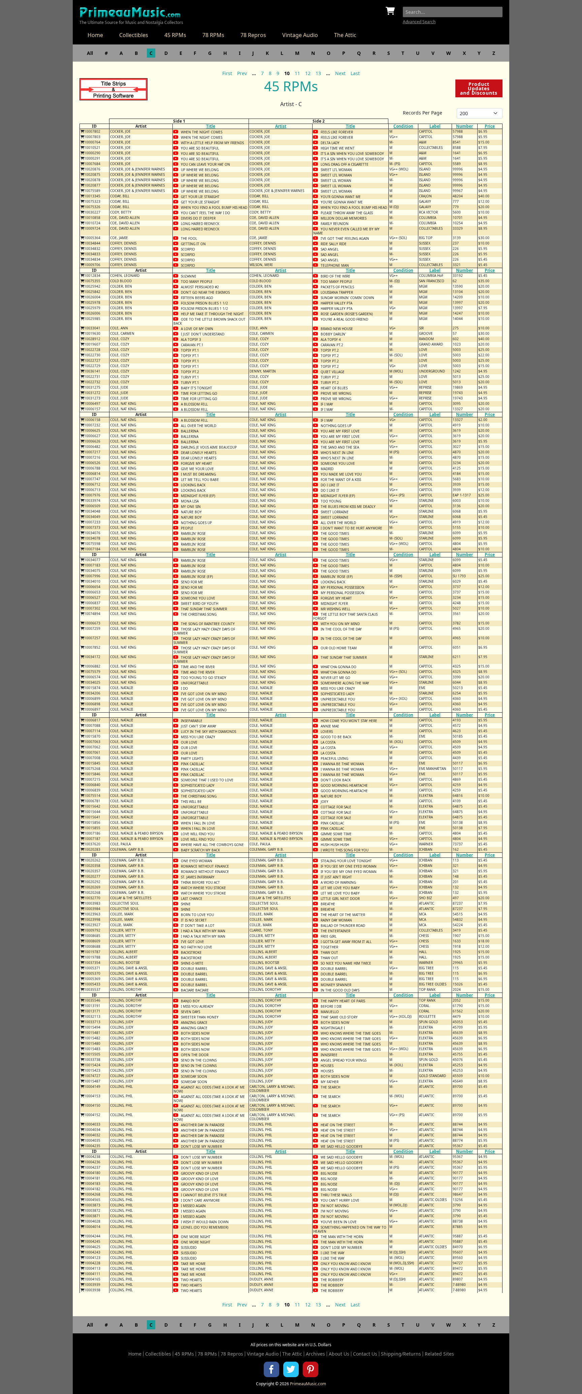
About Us (339, 1354)
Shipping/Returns (401, 1354)
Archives (315, 1354)
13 (318, 73)
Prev (242, 73)
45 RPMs (175, 35)
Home (95, 35)
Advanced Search (419, 22)
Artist (280, 126)
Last (355, 73)
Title (210, 126)
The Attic (345, 35)
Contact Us (365, 1354)
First (227, 73)
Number (464, 126)
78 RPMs (213, 35)
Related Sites (439, 1354)
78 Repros (253, 35)
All (90, 53)
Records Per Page (422, 112)
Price (490, 126)
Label (435, 126)
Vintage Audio (300, 35)
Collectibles (133, 35)
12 (308, 73)
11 (297, 73)
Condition (403, 126)
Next (340, 73)
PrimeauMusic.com (308, 1384)
